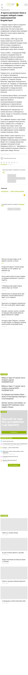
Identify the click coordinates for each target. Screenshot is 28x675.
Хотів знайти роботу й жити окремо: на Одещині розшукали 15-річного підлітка (13, 278)
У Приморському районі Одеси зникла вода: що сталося (12, 287)
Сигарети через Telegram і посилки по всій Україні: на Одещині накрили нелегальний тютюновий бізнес (14, 322)
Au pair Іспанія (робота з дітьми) (13, 553)
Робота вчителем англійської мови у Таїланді (13, 560)
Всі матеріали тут (14, 432)
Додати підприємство (14, 465)
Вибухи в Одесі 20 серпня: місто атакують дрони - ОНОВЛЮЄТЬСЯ (13, 380)
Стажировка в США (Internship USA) (14, 601)
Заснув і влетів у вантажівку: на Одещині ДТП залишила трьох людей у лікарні (14, 405)
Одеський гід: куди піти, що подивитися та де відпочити (13, 421)
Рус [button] (26, 4)
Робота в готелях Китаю (10, 533)
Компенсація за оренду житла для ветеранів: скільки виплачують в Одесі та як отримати (13, 295)
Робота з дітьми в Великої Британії (13, 581)
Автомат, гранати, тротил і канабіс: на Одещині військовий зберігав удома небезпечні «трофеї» (13, 313)
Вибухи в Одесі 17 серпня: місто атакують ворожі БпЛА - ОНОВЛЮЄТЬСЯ (13, 388)
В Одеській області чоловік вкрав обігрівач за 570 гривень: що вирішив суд (13, 268)
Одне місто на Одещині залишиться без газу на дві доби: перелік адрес (13, 304)
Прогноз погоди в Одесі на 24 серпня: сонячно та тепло (11, 260)
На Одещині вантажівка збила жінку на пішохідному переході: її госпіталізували (14, 396)
